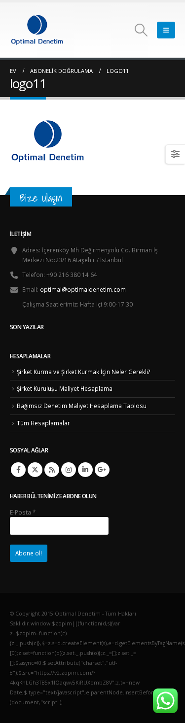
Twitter (35, 469)
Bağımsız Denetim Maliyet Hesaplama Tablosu (82, 406)
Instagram (68, 469)
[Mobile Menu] (166, 30)
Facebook (18, 469)
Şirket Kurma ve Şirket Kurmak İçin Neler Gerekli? (83, 372)
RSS (51, 469)
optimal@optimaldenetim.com (83, 289)
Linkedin (85, 469)
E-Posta (23, 512)
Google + (102, 469)
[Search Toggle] (141, 30)
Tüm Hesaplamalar (43, 423)
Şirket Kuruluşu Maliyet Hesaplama (64, 388)
